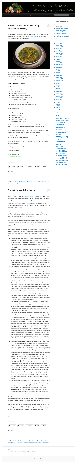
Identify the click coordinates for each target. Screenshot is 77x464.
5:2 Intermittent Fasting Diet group (31, 196)
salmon (65, 155)
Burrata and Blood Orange (62, 28)
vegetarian (61, 162)
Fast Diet (59, 129)
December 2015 (59, 64)
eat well (62, 124)
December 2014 (59, 78)
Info (48, 15)
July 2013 (58, 102)
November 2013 (59, 96)
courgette (58, 122)
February (65, 130)
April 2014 (58, 88)
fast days (64, 127)
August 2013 (58, 101)
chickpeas (22, 181)
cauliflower (58, 120)
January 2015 (59, 77)
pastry (57, 153)
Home (9, 15)
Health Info (20, 440)
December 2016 (59, 53)
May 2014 (58, 86)
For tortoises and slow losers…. (22, 190)
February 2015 (59, 75)
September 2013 (59, 99)
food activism (15, 440)
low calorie (38, 181)
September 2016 (59, 56)
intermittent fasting (39, 440)
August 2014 (58, 83)
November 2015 (59, 66)
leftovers (57, 146)
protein (60, 153)
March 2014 (58, 90)
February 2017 (59, 50)
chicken (62, 120)
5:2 (19, 181)
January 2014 (59, 93)
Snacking (24, 442)
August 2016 (58, 58)
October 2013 (59, 98)
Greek (60, 134)
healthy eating (32, 181)
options (9, 442)
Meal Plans (22, 15)
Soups (13, 181)
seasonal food (61, 158)
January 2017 (59, 51)
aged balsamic (62, 116)
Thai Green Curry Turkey (61, 33)
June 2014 (58, 85)
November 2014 (59, 80)
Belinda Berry (25, 31)
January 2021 (59, 45)
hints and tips (26, 440)
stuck (27, 442)
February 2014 (59, 91)
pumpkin (63, 153)
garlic (57, 134)
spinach (9, 183)
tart (67, 160)
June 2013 (58, 104)
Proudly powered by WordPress (38, 458)
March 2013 (58, 107)
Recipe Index (42, 15)
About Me (15, 15)
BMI (68, 118)
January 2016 (59, 62)
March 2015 (58, 74)
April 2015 (58, 72)
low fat (42, 181)
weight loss (40, 442)
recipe (45, 181)
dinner (58, 124)
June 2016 (58, 61)
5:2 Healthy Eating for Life (33, 36)
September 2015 (59, 67)
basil (66, 118)
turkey (57, 162)
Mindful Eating (46, 440)
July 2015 (58, 69)
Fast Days (29, 15)
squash (64, 160)
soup (48, 181)
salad (61, 155)
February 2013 (59, 109)
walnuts (65, 162)
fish (56, 132)
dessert (62, 122)
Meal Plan (63, 151)
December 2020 (59, 47)
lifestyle (61, 146)
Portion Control (18, 442)
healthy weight (59, 139)
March (57, 151)
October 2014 (59, 82)
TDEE (36, 442)
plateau (13, 442)
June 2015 (58, 70)
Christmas (67, 120)
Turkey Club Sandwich (61, 35)
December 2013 (59, 94)
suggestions (31, 442)
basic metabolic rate (60, 118)
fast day (27, 181)
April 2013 (58, 106)
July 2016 (58, 59)
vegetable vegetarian (16, 183)
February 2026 (59, 43)
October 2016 (59, 55)
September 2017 (59, 48)
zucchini (65, 164)
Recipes (35, 15)
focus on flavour (63, 132)
